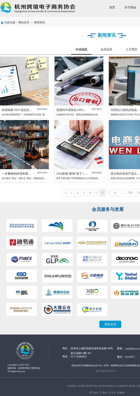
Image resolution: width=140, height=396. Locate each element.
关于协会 (130, 7)
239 (130, 193)
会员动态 (106, 49)
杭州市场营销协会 (107, 385)
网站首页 (23, 22)
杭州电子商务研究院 (87, 385)
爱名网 (132, 385)
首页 (112, 7)
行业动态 (81, 49)
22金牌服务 (122, 385)
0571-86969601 (79, 356)
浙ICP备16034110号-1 (106, 371)
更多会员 (110, 324)
